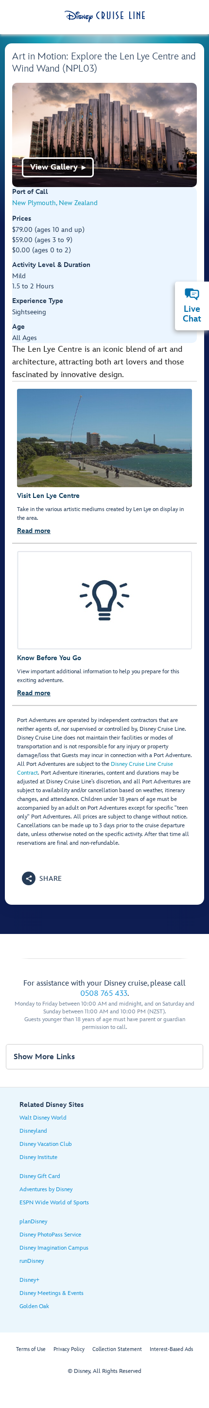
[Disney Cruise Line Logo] (105, 16)
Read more (34, 531)
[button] (42, 878)
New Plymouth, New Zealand (55, 203)
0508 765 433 (103, 993)
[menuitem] (192, 294)
